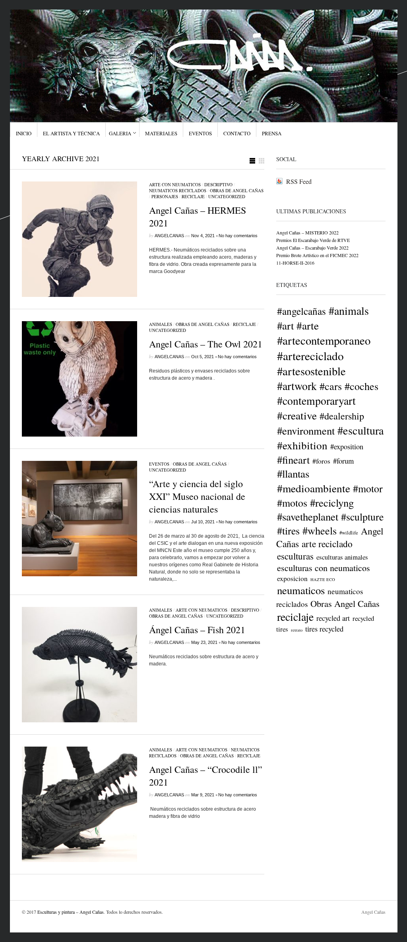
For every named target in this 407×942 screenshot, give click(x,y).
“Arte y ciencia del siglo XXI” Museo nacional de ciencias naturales (197, 496)
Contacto (236, 133)
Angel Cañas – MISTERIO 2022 (307, 232)
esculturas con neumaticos (323, 567)
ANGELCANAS (169, 235)
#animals (349, 310)
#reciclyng (332, 502)
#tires (288, 530)
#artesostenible (311, 370)
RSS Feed (299, 181)
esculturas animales (342, 557)
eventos (159, 464)
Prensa (271, 133)
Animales (160, 324)
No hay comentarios (238, 235)
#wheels (319, 530)
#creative (297, 415)
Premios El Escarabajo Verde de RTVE (313, 240)
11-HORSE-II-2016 (295, 262)
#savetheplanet (307, 516)
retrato (296, 630)
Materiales (161, 133)
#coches (361, 386)
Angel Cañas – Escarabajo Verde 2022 (312, 247)
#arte (308, 325)
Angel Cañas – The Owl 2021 (205, 343)
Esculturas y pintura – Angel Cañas (70, 912)
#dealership (342, 415)
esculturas (295, 556)
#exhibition (302, 445)
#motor (368, 488)
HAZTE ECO (322, 579)
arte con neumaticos (175, 184)
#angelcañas (301, 311)
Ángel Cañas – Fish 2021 (197, 629)
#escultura (360, 430)
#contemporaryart (316, 400)
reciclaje (193, 196)
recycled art (333, 618)
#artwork (297, 385)
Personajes (164, 196)
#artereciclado (310, 355)
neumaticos (301, 590)
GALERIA (120, 133)
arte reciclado (327, 543)
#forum (343, 461)
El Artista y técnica (71, 133)
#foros (321, 461)
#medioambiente (313, 488)
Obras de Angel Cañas (237, 190)
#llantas (293, 473)
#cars (331, 386)
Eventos (200, 133)
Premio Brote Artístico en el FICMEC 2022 (317, 255)
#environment (306, 430)
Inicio (23, 133)
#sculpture (362, 516)
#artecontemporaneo (323, 340)
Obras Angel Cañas (345, 603)
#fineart (293, 459)
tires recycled (324, 629)
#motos (292, 502)
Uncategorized (226, 196)
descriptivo (218, 184)
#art (285, 325)
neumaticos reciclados (177, 190)
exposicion (292, 578)
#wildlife (348, 532)
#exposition (346, 446)
